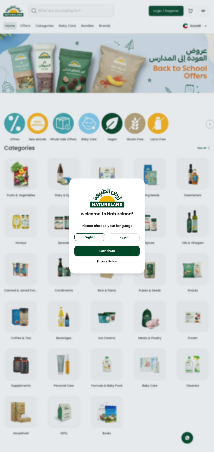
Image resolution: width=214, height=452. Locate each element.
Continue (107, 250)
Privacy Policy (107, 261)
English (90, 237)
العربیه (124, 237)
